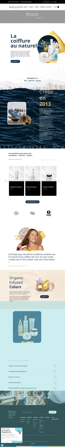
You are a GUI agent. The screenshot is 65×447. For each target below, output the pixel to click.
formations (42, 6)
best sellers (22, 421)
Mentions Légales (29, 441)
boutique (21, 6)
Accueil (24, 17)
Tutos (40, 422)
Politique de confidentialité (42, 441)
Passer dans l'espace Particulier (26, 1)
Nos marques (31, 17)
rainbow (34, 424)
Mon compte (46, 1)
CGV (35, 441)
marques (31, 6)
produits (25, 6)
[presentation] (5, 181)
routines (37, 6)
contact (48, 417)
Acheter (44, 296)
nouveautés (22, 419)
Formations (41, 432)
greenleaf (35, 422)
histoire (28, 419)
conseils (41, 417)
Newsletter (52, 412)
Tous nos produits (31, 201)
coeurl (34, 426)
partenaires (48, 6)
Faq (39, 430)
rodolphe (29, 417)
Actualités (41, 428)
